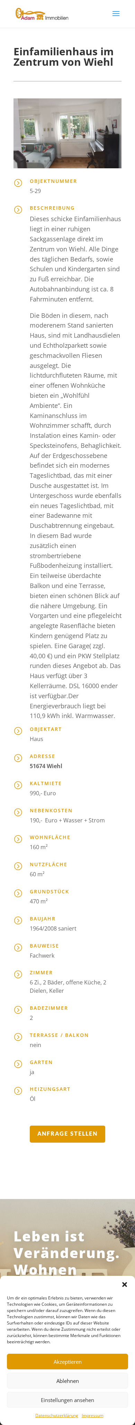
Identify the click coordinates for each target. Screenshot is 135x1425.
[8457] (68, 166)
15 (98, 161)
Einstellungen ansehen (67, 1399)
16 (104, 161)
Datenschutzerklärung (56, 1415)
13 (86, 161)
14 (92, 161)
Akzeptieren (68, 1361)
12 (80, 161)
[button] (124, 1284)
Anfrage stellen (67, 1134)
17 (110, 161)
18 (116, 161)
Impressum (93, 1415)
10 (69, 161)
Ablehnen (67, 1380)
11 (74, 161)
